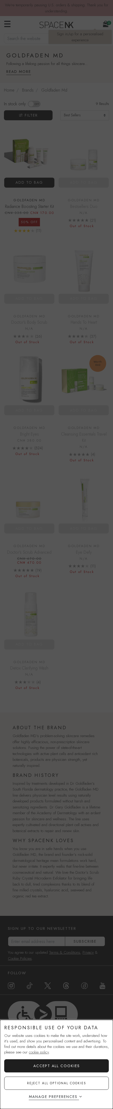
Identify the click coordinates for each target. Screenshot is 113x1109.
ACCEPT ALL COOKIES (56, 1065)
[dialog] (56, 1064)
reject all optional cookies (56, 1083)
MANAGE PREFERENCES (53, 1096)
